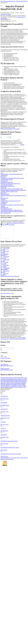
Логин (2, 451)
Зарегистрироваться (7, 451)
